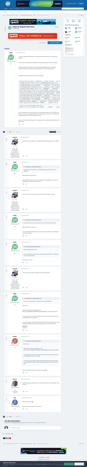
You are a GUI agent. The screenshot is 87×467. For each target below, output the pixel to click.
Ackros (15, 379)
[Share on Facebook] (6, 438)
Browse (5, 8)
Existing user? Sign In (72, 3)
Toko (14, 398)
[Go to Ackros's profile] (15, 383)
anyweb (14, 137)
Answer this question (55, 42)
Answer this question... (16, 427)
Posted (21, 52)
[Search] (82, 9)
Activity (11, 8)
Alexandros (80, 27)
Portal (23, 8)
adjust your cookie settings (41, 464)
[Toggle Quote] (24, 166)
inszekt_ (14, 336)
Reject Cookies (79, 464)
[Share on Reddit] (8, 438)
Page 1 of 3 (18, 131)
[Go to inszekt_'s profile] (15, 341)
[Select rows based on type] (48, 132)
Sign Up (81, 3)
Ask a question (42, 42)
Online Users (11, 11)
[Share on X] (4, 438)
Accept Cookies (69, 464)
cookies (11, 464)
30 (15, 390)
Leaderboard (18, 11)
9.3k (14, 148)
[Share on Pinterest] (10, 438)
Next (10, 131)
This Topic (77, 8)
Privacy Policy (42, 457)
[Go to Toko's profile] (15, 402)
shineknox (80, 31)
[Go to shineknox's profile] (76, 32)
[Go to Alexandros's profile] (76, 28)
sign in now (32, 422)
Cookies (47, 457)
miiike (18, 28)
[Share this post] (59, 52)
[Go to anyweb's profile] (15, 142)
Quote (22, 124)
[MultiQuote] (19, 124)
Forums (5, 11)
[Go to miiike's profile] (9, 27)
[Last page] (13, 132)
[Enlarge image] (46, 370)
